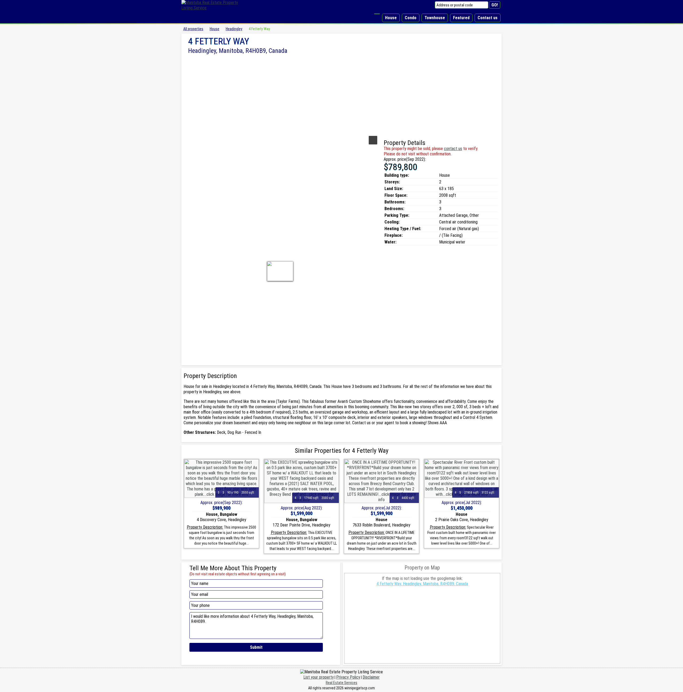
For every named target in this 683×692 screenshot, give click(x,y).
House (391, 17)
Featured (461, 17)
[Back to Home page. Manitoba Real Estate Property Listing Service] (213, 7)
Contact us (488, 17)
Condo (410, 17)
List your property (318, 677)
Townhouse (434, 17)
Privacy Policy (348, 677)
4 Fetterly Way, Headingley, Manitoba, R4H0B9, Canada (422, 583)
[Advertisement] (341, 94)
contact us (453, 148)
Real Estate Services (341, 683)
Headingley (234, 29)
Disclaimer (371, 677)
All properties (193, 29)
